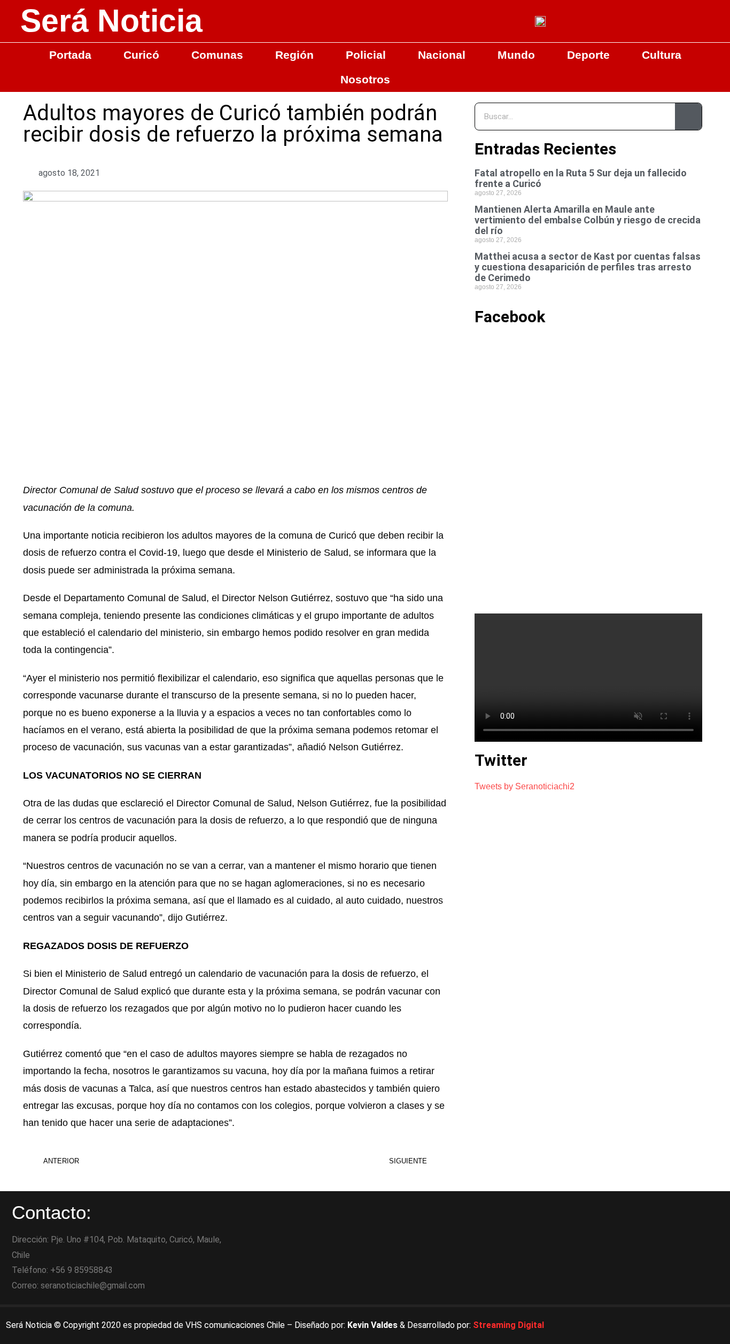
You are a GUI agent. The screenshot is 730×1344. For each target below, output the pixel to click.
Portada (70, 55)
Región (294, 55)
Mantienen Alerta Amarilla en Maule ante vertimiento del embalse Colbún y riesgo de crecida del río (588, 220)
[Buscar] (688, 116)
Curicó (141, 55)
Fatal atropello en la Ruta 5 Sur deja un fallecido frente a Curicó (581, 178)
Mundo (516, 55)
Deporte (588, 55)
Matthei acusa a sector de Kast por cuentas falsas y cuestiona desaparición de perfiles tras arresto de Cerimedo (588, 267)
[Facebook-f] (626, 1325)
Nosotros (365, 79)
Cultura (661, 55)
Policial (366, 55)
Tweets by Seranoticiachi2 (524, 786)
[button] (372, 173)
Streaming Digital (508, 1325)
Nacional (441, 55)
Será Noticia (111, 20)
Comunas (217, 55)
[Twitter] (656, 1325)
